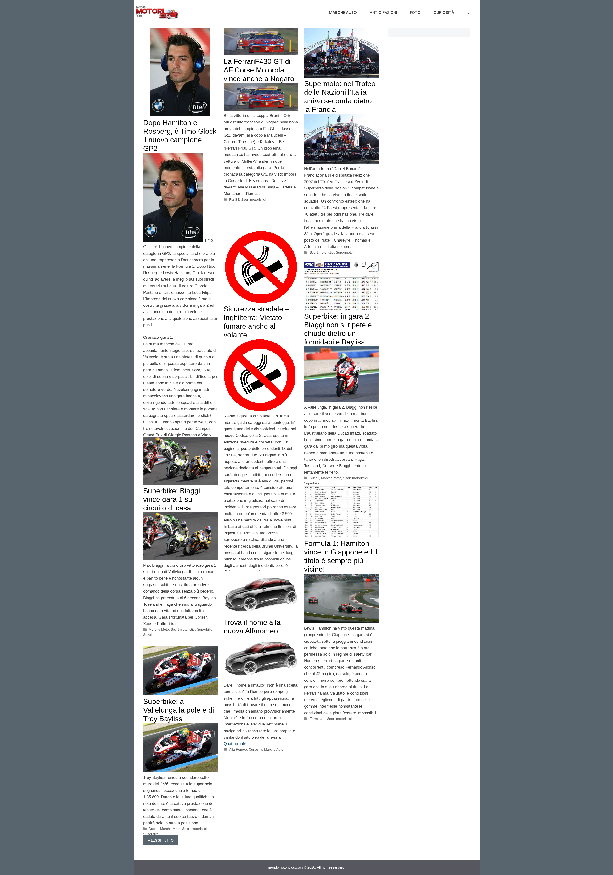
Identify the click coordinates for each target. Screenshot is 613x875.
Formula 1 (317, 718)
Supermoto (344, 252)
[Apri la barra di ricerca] (468, 13)
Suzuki (148, 635)
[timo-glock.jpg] (173, 240)
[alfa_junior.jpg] (261, 678)
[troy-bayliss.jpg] (180, 771)
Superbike (311, 483)
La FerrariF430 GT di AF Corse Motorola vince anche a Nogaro (259, 70)
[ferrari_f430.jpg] (261, 109)
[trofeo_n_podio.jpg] (341, 162)
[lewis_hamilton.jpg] (341, 622)
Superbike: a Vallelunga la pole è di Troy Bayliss (178, 710)
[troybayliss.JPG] (341, 401)
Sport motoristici (253, 199)
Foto (415, 12)
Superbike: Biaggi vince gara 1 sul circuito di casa (171, 499)
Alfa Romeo (238, 749)
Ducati (314, 478)
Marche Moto (331, 478)
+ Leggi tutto (161, 840)
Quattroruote (235, 744)
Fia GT (234, 199)
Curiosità (443, 12)
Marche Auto (343, 12)
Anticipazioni (383, 12)
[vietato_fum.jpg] (259, 409)
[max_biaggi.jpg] (180, 558)
